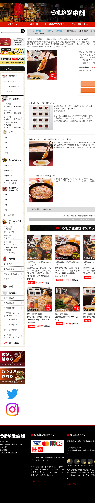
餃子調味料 (14, 99)
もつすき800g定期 (11, 330)
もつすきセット (16, 160)
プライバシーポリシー (8, 453)
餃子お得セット (10, 81)
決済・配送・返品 (80, 24)
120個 (6, 153)
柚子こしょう (9, 269)
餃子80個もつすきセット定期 (11, 336)
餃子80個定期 (9, 303)
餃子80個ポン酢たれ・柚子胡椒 (12, 112)
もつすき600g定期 (11, 325)
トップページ (11, 24)
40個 (5, 143)
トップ (32, 31)
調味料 (12, 258)
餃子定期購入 (59, 31)
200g (5, 194)
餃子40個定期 (9, 298)
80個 (5, 148)
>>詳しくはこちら (38, 481)
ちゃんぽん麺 (9, 215)
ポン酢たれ (8, 264)
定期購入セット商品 (44, 31)
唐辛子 (6, 279)
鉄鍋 (11, 286)
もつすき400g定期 (11, 319)
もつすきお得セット (11, 86)
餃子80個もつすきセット (10, 243)
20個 (5, 137)
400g (5, 199)
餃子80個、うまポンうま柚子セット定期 (11, 314)
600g (5, 205)
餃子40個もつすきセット (10, 237)
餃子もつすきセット (15, 222)
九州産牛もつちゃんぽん (15, 189)
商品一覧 (34, 24)
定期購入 (13, 292)
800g (5, 210)
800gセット (8, 175)
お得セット (14, 76)
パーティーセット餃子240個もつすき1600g (11, 250)
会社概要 (3, 450)
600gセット (8, 170)
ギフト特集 (14, 343)
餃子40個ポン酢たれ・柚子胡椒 (12, 105)
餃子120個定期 (9, 308)
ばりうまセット (10, 92)
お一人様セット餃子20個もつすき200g (10, 229)
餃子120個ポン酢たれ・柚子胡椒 (12, 118)
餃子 (11, 132)
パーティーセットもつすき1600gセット (12, 182)
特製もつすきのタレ (11, 274)
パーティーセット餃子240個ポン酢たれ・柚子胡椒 (12, 125)
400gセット (8, 165)
